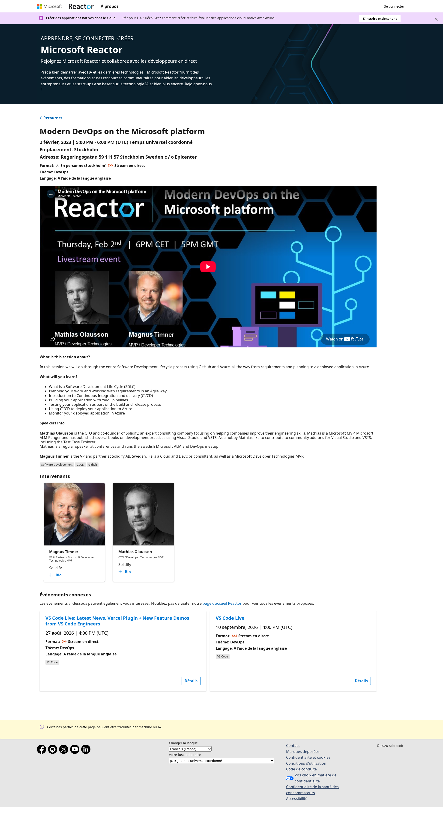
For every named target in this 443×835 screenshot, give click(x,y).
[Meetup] (53, 750)
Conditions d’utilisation (306, 763)
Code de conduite (301, 769)
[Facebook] (42, 750)
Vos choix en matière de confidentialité (315, 778)
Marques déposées (303, 751)
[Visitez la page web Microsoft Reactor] (81, 6)
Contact (293, 745)
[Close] (436, 19)
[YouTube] (75, 750)
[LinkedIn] (86, 750)
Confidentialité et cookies (308, 757)
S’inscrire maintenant (380, 18)
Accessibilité (296, 798)
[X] (64, 750)
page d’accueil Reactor (222, 603)
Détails (191, 680)
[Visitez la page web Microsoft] (50, 6)
